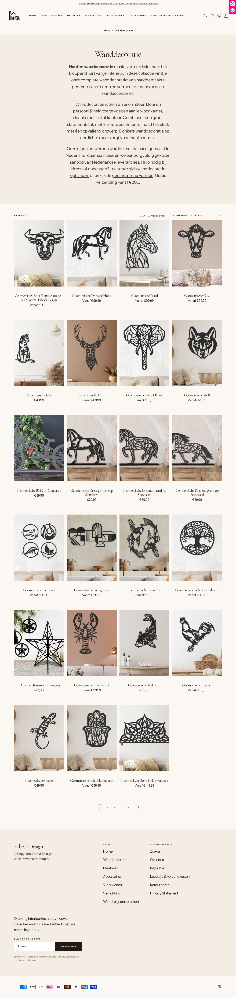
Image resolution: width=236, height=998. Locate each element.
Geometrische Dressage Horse (91, 295)
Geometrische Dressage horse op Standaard (91, 492)
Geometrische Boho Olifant (144, 395)
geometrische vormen (132, 175)
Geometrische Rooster (197, 685)
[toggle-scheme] (205, 16)
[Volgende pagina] (135, 807)
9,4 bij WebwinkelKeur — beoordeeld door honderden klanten (118, 3)
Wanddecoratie (52, 15)
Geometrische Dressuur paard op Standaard (144, 492)
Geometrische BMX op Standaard (39, 490)
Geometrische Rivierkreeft (91, 685)
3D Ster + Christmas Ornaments (39, 685)
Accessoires (93, 15)
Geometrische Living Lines (91, 590)
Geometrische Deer (91, 395)
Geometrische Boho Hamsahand (91, 780)
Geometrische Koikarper (144, 685)
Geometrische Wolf (197, 395)
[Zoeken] (212, 16)
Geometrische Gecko (39, 780)
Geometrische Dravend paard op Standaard (197, 492)
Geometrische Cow (197, 295)
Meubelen (74, 15)
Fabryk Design (42, 854)
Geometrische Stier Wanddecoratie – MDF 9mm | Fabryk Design (39, 297)
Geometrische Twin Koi (144, 590)
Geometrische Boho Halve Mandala (144, 780)
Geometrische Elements (39, 590)
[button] (219, 16)
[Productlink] (39, 253)
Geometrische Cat (39, 395)
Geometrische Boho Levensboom (197, 590)
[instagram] (219, 987)
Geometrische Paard (144, 295)
